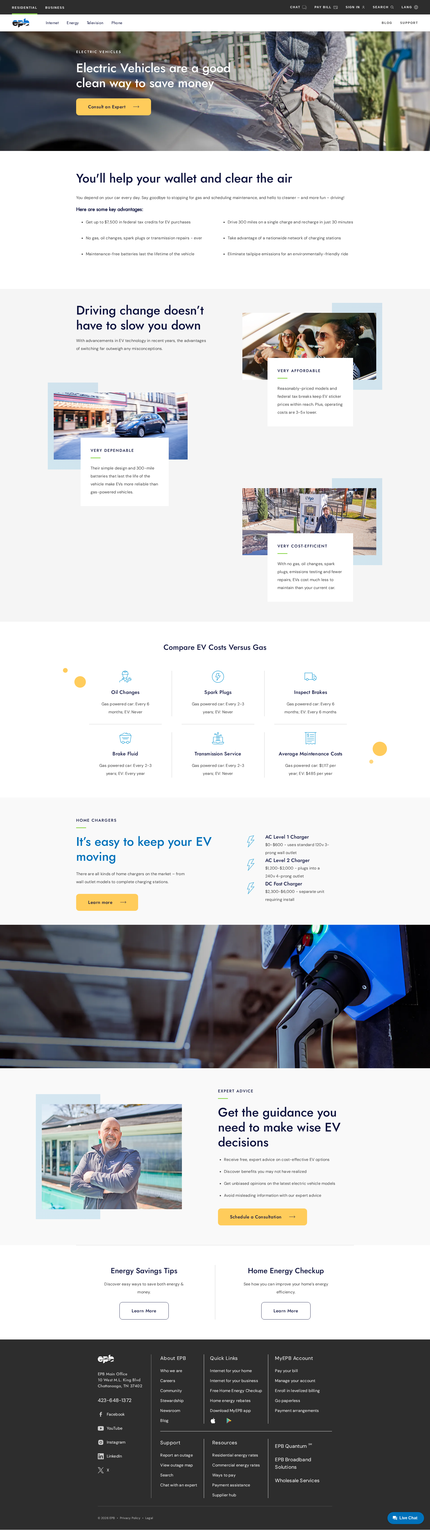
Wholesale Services (297, 1480)
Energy (73, 22)
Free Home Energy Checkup (236, 1390)
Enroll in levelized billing (297, 1390)
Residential (24, 7)
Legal (149, 1518)
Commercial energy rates (236, 1465)
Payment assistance (231, 1485)
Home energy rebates (230, 1400)
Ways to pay (223, 1475)
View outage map (176, 1465)
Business (55, 7)
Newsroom (170, 1410)
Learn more (100, 902)
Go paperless (287, 1400)
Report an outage (176, 1455)
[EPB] (21, 22)
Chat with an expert (178, 1485)
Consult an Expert (107, 107)
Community (171, 1390)
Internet (52, 22)
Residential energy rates (235, 1455)
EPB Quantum (293, 1446)
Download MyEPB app (230, 1410)
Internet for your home (231, 1370)
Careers (167, 1380)
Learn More (144, 1311)
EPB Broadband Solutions (293, 1463)
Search (166, 1475)
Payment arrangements (297, 1410)
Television (95, 22)
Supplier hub (224, 1495)
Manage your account (295, 1380)
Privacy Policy (130, 1518)
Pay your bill (286, 1370)
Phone (116, 22)
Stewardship (172, 1400)
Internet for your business (234, 1380)
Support (409, 23)
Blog (387, 23)
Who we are (171, 1370)
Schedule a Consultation (256, 1217)
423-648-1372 (115, 1400)
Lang (407, 7)
